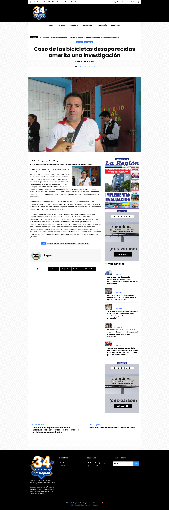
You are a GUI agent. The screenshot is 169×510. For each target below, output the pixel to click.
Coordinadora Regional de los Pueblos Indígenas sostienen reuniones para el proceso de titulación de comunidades (55, 429)
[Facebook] (80, 66)
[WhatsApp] (94, 66)
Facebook (93, 463)
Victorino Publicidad (91, 505)
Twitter (92, 466)
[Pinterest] (89, 66)
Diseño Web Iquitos (77, 505)
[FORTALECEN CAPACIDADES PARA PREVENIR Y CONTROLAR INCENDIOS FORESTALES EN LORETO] (108, 291)
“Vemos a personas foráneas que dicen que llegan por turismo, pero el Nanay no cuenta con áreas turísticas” (77, 37)
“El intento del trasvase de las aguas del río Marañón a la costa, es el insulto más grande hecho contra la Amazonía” (122, 314)
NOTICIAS (79, 42)
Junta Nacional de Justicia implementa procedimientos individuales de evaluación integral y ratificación (122, 280)
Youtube (101, 466)
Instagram (104, 463)
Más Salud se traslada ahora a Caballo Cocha (112, 427)
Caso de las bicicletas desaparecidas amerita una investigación (68, 243)
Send (136, 463)
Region (79, 61)
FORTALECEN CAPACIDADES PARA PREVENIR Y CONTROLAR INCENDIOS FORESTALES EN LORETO (121, 297)
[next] (138, 37)
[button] (139, 2)
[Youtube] (97, 466)
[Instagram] (99, 463)
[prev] (134, 37)
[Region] (37, 255)
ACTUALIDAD (88, 42)
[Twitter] (85, 66)
